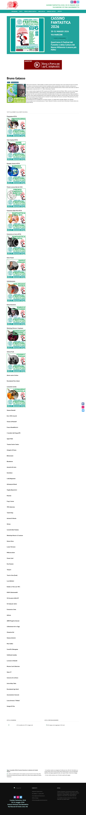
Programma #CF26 (12, 116)
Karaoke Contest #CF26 (13, 163)
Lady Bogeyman (11, 478)
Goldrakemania (11, 281)
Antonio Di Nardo (11, 518)
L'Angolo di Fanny (11, 450)
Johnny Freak (10, 352)
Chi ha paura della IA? (13, 598)
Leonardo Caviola (11, 387)
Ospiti (20, 11)
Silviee (9, 524)
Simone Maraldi (11, 410)
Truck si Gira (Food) (12, 575)
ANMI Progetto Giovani (13, 621)
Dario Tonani (10, 258)
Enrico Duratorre (11, 304)
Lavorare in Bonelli (12, 661)
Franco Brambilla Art (12, 427)
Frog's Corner (10, 501)
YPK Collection (11, 507)
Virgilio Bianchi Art (12, 490)
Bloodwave (10, 461)
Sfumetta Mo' (10, 632)
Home (8, 11)
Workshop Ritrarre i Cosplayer (15, 328)
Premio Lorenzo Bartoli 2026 (14, 187)
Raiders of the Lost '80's (13, 587)
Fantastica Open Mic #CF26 (14, 210)
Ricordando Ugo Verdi (13, 689)
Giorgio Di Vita (11, 706)
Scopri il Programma (60, 38)
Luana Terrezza (11, 547)
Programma (14, 11)
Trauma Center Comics (13, 444)
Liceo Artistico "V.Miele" (13, 700)
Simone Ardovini (11, 638)
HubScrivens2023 (15, 82)
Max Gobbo (10, 643)
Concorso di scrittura (12, 678)
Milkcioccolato (11, 552)
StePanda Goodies (12, 655)
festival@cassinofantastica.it (38, 795)
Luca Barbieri (10, 581)
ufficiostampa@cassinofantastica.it (39, 800)
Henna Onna (10, 541)
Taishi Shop (10, 513)
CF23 (9, 82)
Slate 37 (9, 672)
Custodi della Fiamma (13, 530)
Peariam (9, 495)
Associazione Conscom (13, 695)
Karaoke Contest (51, 11)
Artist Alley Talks (11, 683)
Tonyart (9, 569)
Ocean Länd (10, 558)
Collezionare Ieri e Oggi (13, 626)
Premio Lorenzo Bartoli (30, 11)
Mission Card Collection (13, 666)
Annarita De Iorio (11, 467)
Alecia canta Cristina (12, 375)
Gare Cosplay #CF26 (12, 140)
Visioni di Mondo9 (12, 421)
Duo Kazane (10, 564)
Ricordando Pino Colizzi (13, 381)
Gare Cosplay (41, 11)
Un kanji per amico (12, 604)
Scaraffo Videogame (12, 649)
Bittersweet (10, 456)
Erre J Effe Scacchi (12, 416)
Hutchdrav (10, 473)
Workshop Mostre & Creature (15, 535)
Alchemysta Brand (12, 484)
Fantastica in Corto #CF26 (14, 234)
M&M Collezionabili (12, 592)
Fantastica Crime (11, 609)
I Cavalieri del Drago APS (13, 433)
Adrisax (9, 615)
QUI (70, 770)
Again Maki (10, 439)
